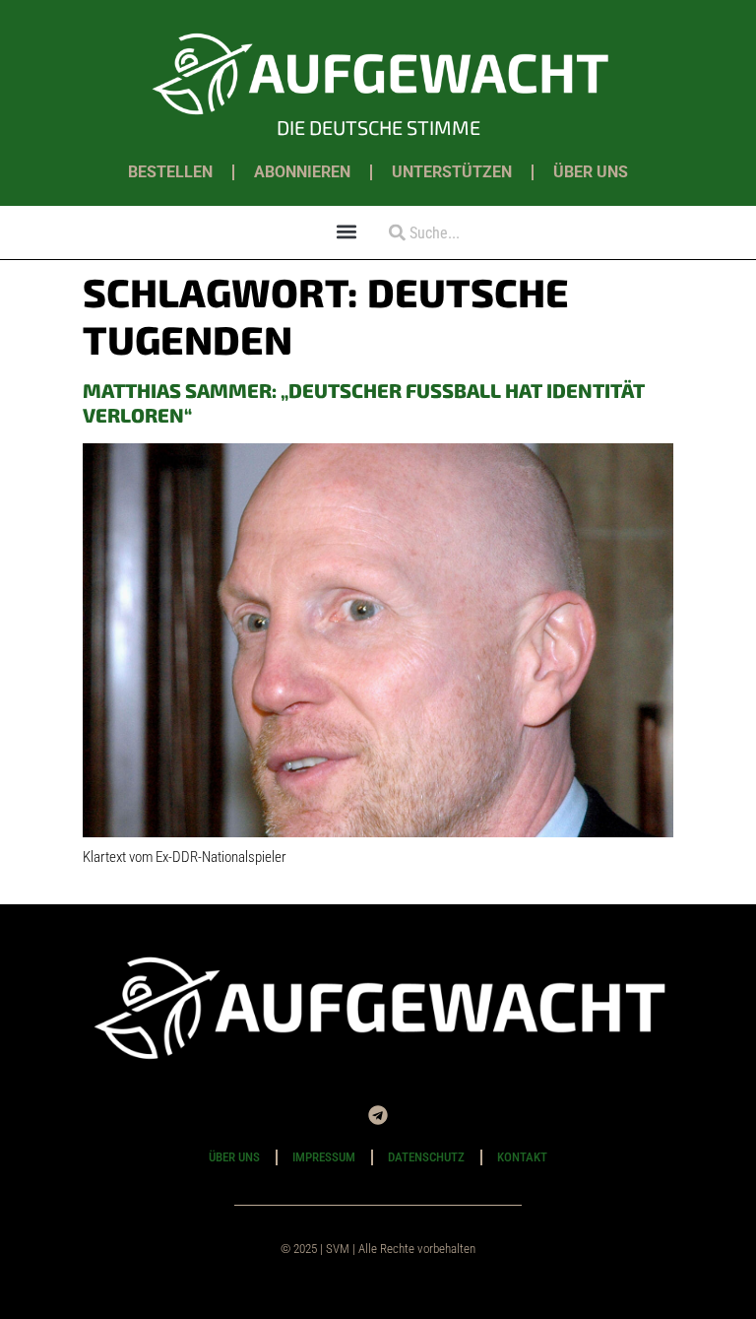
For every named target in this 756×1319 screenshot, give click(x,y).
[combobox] (449, 233)
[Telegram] (378, 1115)
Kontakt (522, 1157)
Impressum (323, 1157)
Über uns (590, 172)
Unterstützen (452, 172)
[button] (347, 231)
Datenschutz (426, 1157)
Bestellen (170, 172)
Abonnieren (302, 172)
